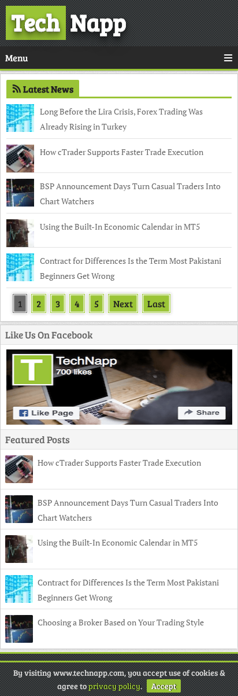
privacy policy (114, 685)
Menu (16, 57)
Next (123, 303)
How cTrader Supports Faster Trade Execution (121, 151)
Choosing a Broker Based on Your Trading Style (121, 622)
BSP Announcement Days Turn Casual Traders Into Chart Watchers (130, 194)
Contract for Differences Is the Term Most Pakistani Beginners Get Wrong (130, 268)
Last (156, 303)
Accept (163, 685)
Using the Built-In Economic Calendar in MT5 (120, 226)
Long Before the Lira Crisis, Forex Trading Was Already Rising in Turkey (121, 119)
